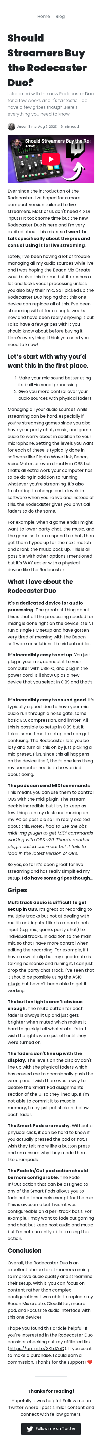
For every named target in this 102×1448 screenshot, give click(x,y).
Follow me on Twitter (55, 1428)
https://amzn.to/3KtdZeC (37, 1348)
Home (43, 16)
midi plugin (47, 799)
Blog (60, 16)
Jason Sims (26, 126)
